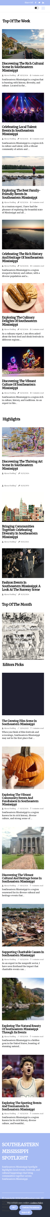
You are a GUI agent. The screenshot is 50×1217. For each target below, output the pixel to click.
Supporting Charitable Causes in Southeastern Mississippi (23, 953)
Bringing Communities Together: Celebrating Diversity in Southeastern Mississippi (20, 532)
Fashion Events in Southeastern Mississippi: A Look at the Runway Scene (21, 586)
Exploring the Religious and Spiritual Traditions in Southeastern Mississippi (23, 633)
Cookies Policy (36, 1203)
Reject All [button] (26, 1212)
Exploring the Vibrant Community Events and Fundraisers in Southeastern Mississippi (20, 799)
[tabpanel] (23, 636)
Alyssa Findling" (10, 473)
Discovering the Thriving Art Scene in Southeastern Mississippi (22, 465)
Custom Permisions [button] (30, 1207)
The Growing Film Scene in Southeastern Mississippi (19, 722)
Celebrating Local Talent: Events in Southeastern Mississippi (19, 130)
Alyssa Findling (10, 75)
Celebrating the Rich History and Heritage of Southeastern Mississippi (22, 257)
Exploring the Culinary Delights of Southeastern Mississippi (19, 321)
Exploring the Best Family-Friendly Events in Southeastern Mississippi (21, 194)
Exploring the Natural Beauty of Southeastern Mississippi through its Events (21, 1029)
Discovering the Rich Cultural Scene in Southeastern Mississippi (23, 67)
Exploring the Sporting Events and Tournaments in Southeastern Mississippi (21, 1106)
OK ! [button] (13, 1207)
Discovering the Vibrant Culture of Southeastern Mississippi (19, 384)
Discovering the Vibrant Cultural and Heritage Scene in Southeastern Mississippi (22, 878)
